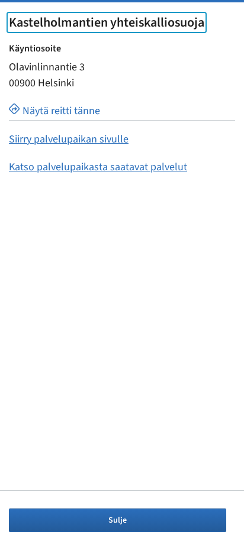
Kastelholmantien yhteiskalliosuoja (106, 22)
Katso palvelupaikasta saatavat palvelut (98, 167)
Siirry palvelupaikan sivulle (69, 139)
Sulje (117, 520)
